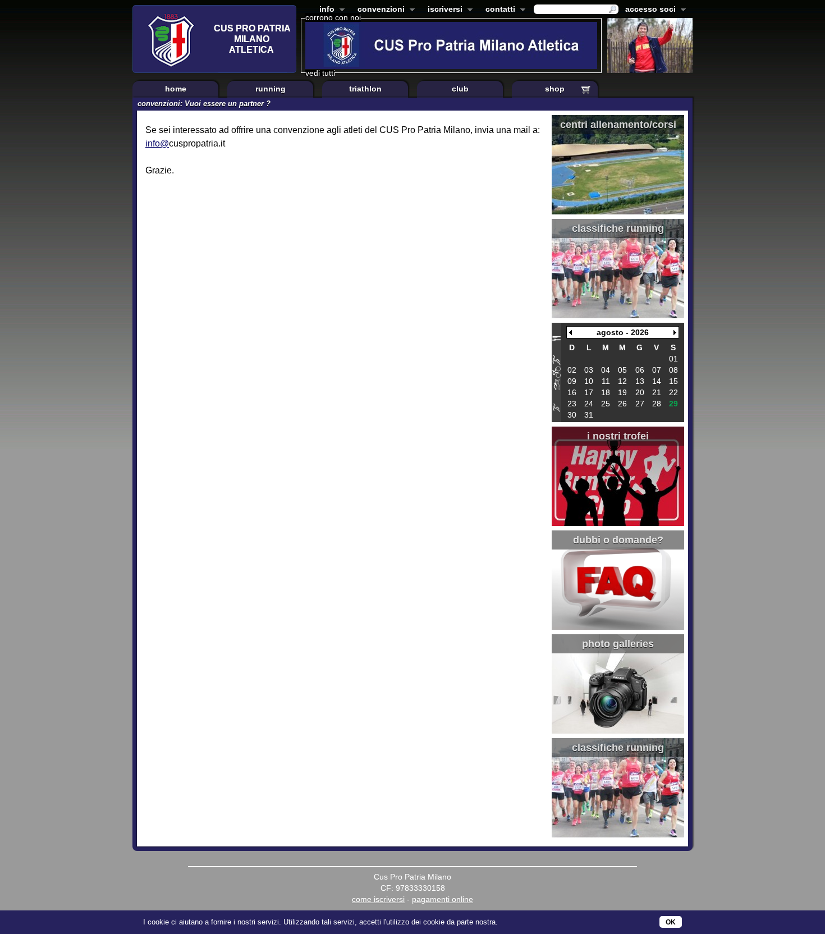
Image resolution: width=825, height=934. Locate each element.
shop (555, 88)
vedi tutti (320, 72)
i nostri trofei (618, 436)
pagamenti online (442, 899)
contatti (498, 10)
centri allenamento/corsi (618, 124)
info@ (157, 143)
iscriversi (442, 10)
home (175, 88)
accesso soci (648, 10)
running (270, 88)
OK (671, 922)
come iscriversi (378, 899)
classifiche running (618, 228)
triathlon (365, 88)
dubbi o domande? (618, 540)
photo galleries (618, 643)
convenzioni (379, 10)
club (460, 88)
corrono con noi (333, 17)
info (324, 10)
